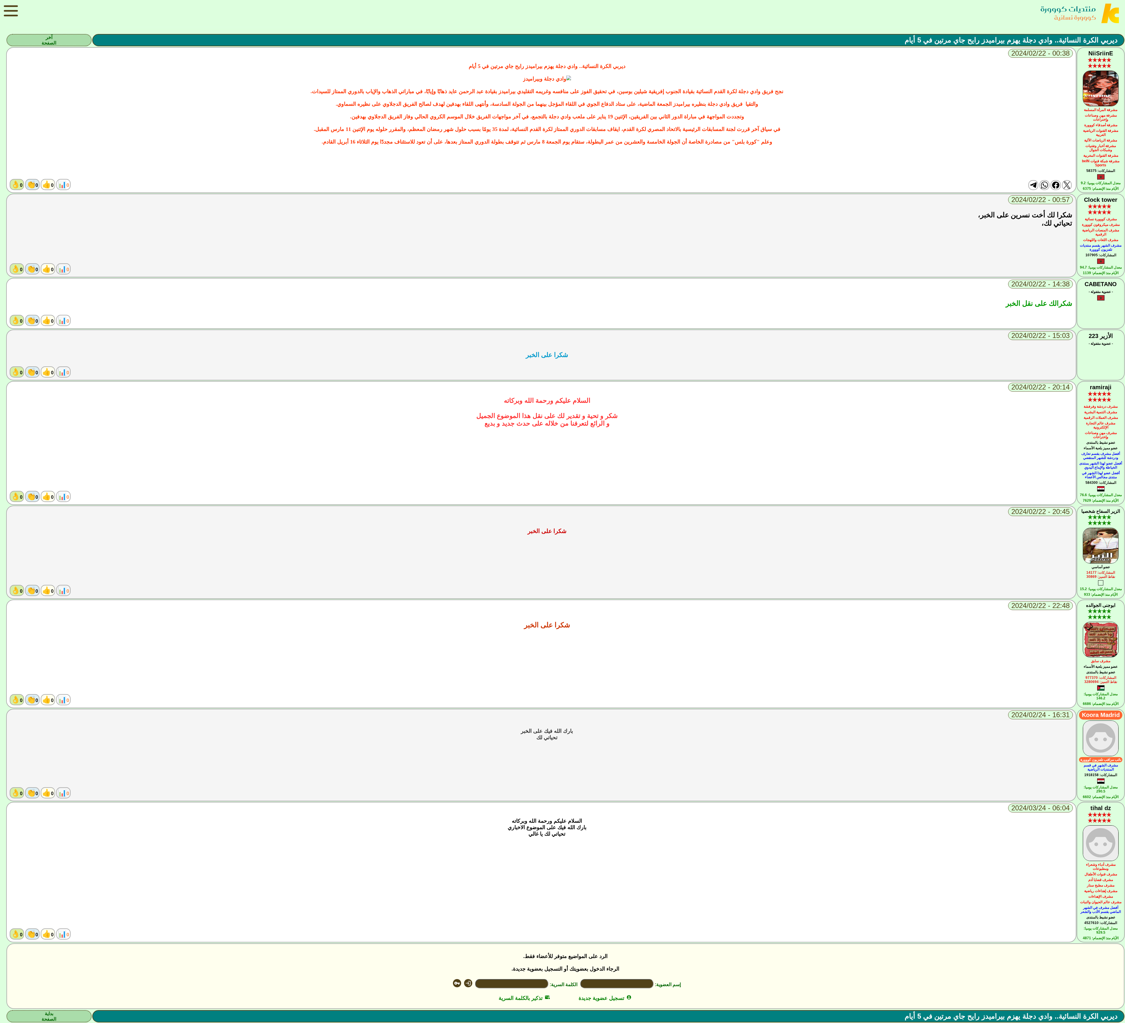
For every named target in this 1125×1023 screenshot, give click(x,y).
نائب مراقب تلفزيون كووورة (1100, 760)
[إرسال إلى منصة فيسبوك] (1056, 185)
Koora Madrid (1101, 715)
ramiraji (1101, 387)
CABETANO (1101, 284)
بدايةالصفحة (49, 1016)
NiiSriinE (1100, 53)
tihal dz (1100, 808)
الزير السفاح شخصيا (1100, 511)
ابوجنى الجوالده (1100, 605)
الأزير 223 (1101, 336)
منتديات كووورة (1068, 9)
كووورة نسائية (1075, 17)
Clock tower (1100, 200)
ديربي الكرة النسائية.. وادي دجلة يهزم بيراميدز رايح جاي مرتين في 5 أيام (1011, 40)
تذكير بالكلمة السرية (524, 998)
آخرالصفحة (49, 40)
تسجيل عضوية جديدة (605, 998)
